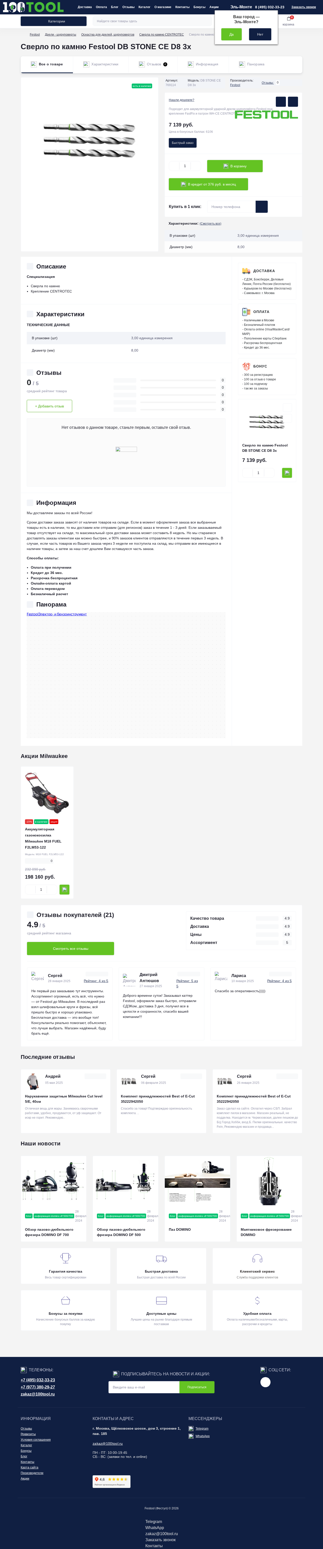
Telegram (202, 1428)
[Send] (262, 207)
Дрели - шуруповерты (60, 34)
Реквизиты (28, 1434)
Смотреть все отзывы (70, 949)
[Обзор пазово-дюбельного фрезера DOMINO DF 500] (125, 1180)
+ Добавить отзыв (49, 406)
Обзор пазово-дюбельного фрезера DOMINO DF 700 (49, 1232)
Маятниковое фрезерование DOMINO (266, 1232)
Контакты (182, 7)
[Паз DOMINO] (197, 1180)
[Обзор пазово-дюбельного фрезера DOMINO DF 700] (53, 1180)
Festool (35, 34)
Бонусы (199, 7)
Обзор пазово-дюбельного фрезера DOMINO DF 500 (121, 1232)
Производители (32, 1473)
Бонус (260, 366)
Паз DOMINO (180, 1229)
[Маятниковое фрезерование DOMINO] (269, 1180)
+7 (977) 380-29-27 (38, 1387)
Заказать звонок (303, 7)
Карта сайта (29, 1467)
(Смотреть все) (210, 223)
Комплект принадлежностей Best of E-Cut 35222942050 (158, 1099)
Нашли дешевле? (181, 100)
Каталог (144, 7)
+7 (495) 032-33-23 (38, 1380)
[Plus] (196, 166)
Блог (114, 7)
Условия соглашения (36, 1439)
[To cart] (287, 473)
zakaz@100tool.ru (38, 1394)
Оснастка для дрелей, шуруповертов (107, 34)
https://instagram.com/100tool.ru (265, 1382)
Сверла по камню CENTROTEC (161, 34)
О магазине (162, 7)
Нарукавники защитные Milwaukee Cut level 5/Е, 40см (63, 1099)
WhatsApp (203, 1436)
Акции (214, 7)
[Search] (207, 21)
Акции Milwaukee (44, 756)
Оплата (101, 7)
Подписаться (196, 1387)
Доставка (85, 7)
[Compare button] (293, 102)
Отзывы (128, 7)
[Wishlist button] (281, 102)
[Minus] (174, 166)
